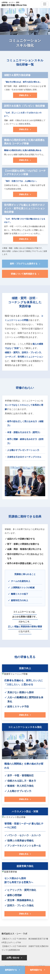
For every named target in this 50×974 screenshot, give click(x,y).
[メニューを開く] (44, 4)
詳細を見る (25, 95)
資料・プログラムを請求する (25, 263)
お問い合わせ (14, 957)
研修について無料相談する (25, 273)
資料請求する (12, 969)
